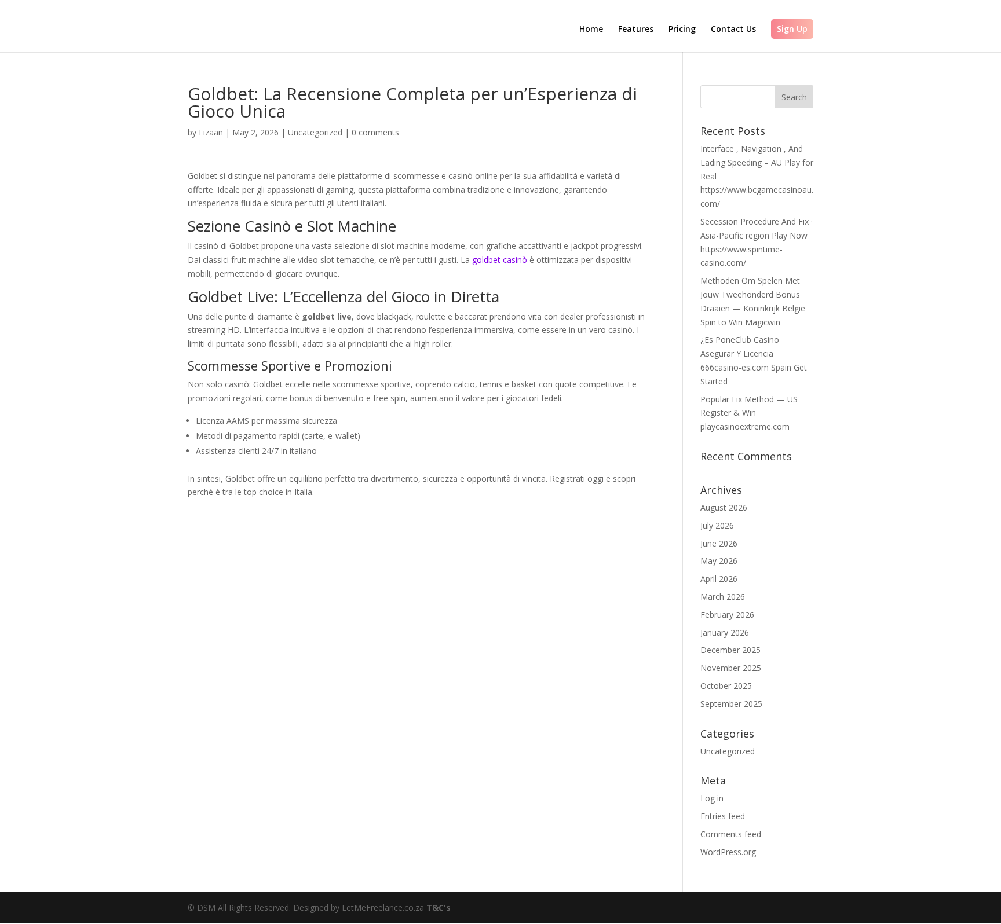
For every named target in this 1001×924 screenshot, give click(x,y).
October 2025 (726, 685)
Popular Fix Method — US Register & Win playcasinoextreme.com (749, 413)
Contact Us (733, 29)
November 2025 (730, 667)
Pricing (682, 29)
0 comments (375, 132)
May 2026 (718, 560)
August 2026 (723, 507)
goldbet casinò (499, 259)
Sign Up (792, 28)
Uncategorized (315, 132)
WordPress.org (728, 851)
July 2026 (717, 525)
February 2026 (727, 614)
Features (635, 29)
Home (591, 29)
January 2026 (724, 632)
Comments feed (730, 833)
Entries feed (722, 816)
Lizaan (211, 132)
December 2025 (730, 649)
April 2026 (718, 578)
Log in (712, 798)
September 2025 (731, 703)
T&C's (438, 907)
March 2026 (722, 596)
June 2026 (718, 543)
